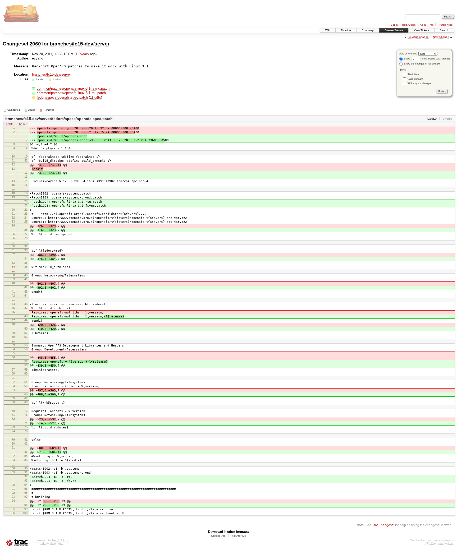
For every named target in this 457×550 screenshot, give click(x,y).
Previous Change (418, 36)
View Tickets (421, 30)
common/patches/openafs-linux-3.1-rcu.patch (71, 93)
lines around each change (435, 58)
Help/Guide (409, 24)
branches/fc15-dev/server (79, 44)
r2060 (22, 124)
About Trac (426, 24)
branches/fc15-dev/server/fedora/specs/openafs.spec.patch (59, 119)
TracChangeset (383, 525)
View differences (408, 53)
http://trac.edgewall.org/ (440, 543)
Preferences (445, 24)
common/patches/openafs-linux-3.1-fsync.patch (73, 88)
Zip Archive (239, 535)
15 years (82, 54)
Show (406, 58)
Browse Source (394, 30)
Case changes (415, 79)
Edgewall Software (51, 543)
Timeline (346, 30)
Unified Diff (218, 535)
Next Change (441, 36)
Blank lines (413, 74)
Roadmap (368, 30)
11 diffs (95, 97)
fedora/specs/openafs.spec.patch (63, 97)
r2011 (9, 124)
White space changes (419, 83)
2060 (35, 44)
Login (394, 24)
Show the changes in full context (421, 63)
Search (444, 30)
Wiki (327, 30)
